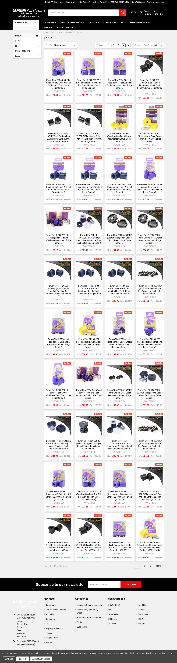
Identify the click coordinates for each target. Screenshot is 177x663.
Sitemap (49, 642)
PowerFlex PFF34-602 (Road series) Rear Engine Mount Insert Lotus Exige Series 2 (150, 137)
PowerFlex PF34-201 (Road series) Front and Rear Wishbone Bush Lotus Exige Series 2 (58, 239)
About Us (94, 22)
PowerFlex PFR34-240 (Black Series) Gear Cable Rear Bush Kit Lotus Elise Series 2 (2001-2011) (119, 546)
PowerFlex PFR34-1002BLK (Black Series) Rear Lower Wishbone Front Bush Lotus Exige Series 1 (119, 445)
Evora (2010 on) (22, 51)
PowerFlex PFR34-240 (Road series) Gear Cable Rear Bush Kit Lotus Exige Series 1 (58, 343)
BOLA (140, 619)
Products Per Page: (144, 45)
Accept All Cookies (41, 658)
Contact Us (109, 22)
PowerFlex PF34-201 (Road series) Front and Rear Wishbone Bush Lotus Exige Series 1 (89, 394)
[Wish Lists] (134, 13)
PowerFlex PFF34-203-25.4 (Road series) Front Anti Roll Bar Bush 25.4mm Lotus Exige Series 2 (58, 188)
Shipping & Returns (140, 22)
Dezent (141, 609)
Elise (17, 46)
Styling (80, 622)
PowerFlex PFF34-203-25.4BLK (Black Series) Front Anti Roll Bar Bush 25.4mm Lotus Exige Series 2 (58, 291)
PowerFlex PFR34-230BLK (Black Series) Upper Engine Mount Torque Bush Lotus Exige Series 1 (88, 445)
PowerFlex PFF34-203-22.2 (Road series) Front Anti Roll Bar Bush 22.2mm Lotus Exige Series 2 (89, 188)
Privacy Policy (65, 27)
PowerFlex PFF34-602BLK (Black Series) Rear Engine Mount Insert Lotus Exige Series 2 (150, 239)
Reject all (22, 658)
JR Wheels (113, 614)
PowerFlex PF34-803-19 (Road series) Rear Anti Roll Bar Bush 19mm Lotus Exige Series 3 (119, 84)
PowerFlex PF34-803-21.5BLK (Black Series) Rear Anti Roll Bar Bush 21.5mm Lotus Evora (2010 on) (89, 546)
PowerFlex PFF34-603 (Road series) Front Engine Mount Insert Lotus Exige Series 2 (119, 137)
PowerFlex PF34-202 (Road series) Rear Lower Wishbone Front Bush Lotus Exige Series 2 (149, 188)
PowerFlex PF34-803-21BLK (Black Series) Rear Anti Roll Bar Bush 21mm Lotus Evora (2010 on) (58, 546)
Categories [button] (21, 22)
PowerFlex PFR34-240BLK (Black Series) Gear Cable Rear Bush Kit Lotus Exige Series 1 (119, 394)
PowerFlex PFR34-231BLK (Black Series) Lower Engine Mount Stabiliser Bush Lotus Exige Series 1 (58, 445)
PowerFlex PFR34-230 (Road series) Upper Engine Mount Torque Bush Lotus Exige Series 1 (149, 343)
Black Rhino (143, 614)
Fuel (110, 609)
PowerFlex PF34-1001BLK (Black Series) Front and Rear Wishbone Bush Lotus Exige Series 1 (150, 445)
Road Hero (143, 605)
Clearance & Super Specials (89, 605)
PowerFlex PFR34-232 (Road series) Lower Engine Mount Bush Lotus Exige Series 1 (88, 343)
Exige (17, 56)
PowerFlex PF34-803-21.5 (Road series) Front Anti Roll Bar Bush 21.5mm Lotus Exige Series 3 (58, 84)
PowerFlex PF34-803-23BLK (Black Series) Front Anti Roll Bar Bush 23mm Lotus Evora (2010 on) (150, 495)
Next (158, 566)
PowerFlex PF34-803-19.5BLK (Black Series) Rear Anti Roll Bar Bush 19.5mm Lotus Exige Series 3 (89, 137)
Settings (9, 658)
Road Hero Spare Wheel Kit (89, 617)
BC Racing (112, 619)
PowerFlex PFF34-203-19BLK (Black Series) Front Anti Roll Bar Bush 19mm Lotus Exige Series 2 (119, 290)
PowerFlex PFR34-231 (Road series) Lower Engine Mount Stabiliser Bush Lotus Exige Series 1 (119, 343)
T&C (123, 22)
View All (141, 623)
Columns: (101, 45)
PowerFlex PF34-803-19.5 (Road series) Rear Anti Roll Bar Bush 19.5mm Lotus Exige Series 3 (88, 84)
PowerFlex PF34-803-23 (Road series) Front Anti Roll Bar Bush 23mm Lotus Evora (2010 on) (58, 495)
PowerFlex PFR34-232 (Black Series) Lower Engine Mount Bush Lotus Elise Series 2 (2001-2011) (150, 546)
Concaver (112, 623)
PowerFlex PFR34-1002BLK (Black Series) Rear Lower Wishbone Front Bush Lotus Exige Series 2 (88, 239)
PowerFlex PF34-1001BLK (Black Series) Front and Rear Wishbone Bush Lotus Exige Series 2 (150, 290)
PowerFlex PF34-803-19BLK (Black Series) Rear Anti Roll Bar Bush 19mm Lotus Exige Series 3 (58, 137)
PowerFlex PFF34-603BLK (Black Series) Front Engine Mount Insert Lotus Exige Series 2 (119, 239)
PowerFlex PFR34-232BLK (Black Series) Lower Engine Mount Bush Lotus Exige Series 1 (150, 394)
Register (148, 14)
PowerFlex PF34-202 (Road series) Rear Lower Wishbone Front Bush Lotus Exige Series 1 (58, 394)
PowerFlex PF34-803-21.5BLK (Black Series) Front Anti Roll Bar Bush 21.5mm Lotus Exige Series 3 (149, 85)
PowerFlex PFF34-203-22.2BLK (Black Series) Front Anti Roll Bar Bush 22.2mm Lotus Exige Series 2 (88, 291)
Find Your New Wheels (72, 22)
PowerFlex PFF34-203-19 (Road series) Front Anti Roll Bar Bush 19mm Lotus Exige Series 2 (119, 188)
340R (17, 41)
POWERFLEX (114, 605)
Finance (48, 27)
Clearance (50, 22)
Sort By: (49, 45)
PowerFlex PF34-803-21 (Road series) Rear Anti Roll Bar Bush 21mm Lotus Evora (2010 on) (119, 495)
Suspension (82, 627)
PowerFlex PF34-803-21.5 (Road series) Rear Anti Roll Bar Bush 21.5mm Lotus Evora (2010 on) (88, 495)
